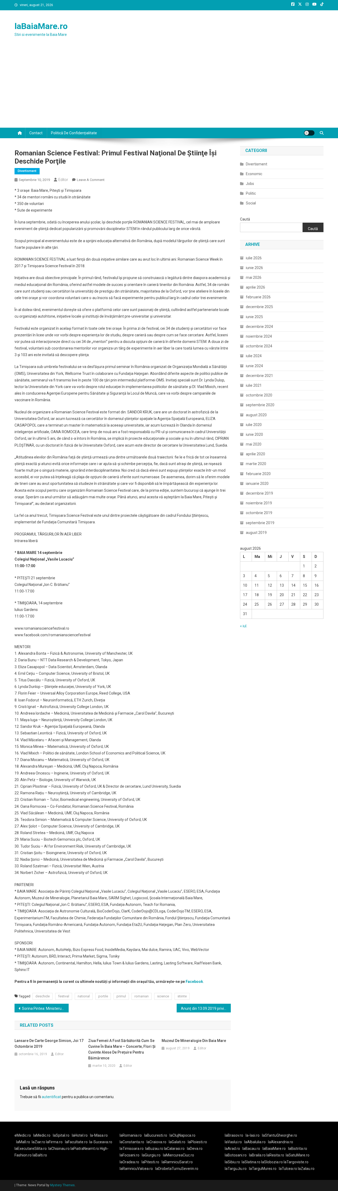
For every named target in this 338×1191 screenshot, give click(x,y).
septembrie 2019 (260, 523)
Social (251, 203)
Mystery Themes (62, 1185)
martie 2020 (256, 464)
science (163, 996)
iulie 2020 (254, 425)
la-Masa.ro (99, 1135)
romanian (141, 996)
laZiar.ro (39, 1142)
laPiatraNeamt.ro (85, 1148)
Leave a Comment (91, 180)
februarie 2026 (258, 297)
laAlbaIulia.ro (255, 1142)
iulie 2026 (254, 258)
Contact (36, 133)
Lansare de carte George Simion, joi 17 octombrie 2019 (49, 1044)
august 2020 (256, 415)
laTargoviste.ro (296, 1162)
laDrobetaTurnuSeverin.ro (176, 1168)
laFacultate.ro (76, 1142)
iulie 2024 (254, 356)
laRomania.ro (131, 1135)
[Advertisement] (169, 88)
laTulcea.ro (288, 1168)
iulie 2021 (254, 385)
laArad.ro (232, 1148)
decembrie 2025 (259, 307)
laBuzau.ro (154, 1148)
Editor (63, 180)
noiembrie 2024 (259, 336)
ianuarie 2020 (257, 483)
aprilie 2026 (255, 287)
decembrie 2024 (259, 326)
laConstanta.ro (132, 1142)
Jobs (250, 183)
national (84, 996)
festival (63, 996)
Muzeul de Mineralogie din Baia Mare (194, 1041)
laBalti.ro (39, 1155)
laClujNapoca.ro (182, 1135)
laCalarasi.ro (174, 1148)
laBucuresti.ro (155, 1135)
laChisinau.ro (59, 1148)
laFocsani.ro (129, 1155)
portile (103, 996)
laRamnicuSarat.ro (177, 1162)
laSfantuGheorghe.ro (279, 1135)
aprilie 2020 (255, 454)
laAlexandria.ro (280, 1142)
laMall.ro (23, 1142)
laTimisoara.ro (132, 1148)
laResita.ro (275, 1155)
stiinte (182, 996)
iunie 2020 (254, 434)
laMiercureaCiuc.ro (178, 1155)
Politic (251, 193)
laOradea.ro (129, 1162)
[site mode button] (309, 133)
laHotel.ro (80, 1135)
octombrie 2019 (259, 513)
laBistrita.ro (297, 1148)
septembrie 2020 (260, 405)
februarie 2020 (258, 474)
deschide (42, 996)
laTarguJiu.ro (237, 1168)
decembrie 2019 (259, 493)
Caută (245, 219)
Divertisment (27, 171)
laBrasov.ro (234, 1135)
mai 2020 (253, 444)
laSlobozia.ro (272, 1162)
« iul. (243, 626)
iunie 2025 (254, 317)
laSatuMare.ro (297, 1155)
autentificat (51, 1097)
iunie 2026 (254, 268)
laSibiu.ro (232, 1162)
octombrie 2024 (259, 346)
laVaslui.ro (234, 1142)
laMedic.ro (42, 1135)
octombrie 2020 (259, 395)
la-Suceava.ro (100, 1142)
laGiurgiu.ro (152, 1155)
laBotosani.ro (236, 1155)
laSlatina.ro (251, 1162)
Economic (254, 174)
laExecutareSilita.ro (31, 1148)
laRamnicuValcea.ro (136, 1168)
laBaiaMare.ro (41, 26)
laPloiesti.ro (197, 1142)
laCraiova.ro (156, 1142)
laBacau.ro (251, 1148)
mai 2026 (253, 277)
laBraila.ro (257, 1155)
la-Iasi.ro (253, 1135)
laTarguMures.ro (262, 1168)
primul (121, 996)
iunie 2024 (254, 366)
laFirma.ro (54, 1142)
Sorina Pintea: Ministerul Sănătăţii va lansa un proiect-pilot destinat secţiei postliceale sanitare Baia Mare (45, 1008)
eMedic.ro (23, 1135)
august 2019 (256, 532)
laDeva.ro (195, 1148)
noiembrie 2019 (259, 503)
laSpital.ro (61, 1135)
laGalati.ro (177, 1142)
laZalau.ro (306, 1168)
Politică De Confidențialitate (74, 133)
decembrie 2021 (259, 376)
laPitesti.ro (150, 1162)
